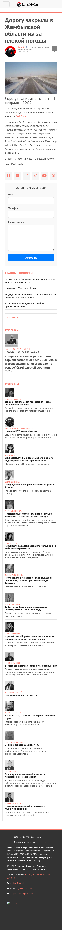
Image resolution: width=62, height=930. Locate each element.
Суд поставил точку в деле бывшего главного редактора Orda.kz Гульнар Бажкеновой (29, 459)
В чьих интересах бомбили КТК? (22, 744)
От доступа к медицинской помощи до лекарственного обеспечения (25, 775)
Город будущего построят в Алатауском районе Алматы (30, 486)
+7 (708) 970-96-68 (33, 874)
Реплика (11, 330)
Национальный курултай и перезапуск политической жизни (25, 807)
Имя (10, 194)
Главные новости (19, 273)
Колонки (12, 384)
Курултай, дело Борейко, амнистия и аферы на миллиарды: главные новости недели (29, 637)
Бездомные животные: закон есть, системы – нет (31, 665)
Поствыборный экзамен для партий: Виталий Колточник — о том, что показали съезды (28, 515)
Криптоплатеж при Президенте (21, 695)
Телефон (13, 208)
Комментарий (16, 222)
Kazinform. (20, 116)
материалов (41, 842)
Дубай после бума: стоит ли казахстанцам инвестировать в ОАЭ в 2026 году (26, 608)
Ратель (20, 47)
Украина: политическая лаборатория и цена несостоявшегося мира (28, 403)
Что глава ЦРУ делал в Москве (21, 288)
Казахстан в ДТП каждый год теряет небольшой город (30, 717)
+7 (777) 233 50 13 (24, 888)
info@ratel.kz (19, 883)
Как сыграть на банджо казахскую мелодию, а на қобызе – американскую (30, 280)
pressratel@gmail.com (23, 893)
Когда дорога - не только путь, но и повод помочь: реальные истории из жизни (31, 296)
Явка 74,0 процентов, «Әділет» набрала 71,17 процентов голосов (28, 305)
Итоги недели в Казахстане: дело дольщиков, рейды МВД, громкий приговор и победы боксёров (29, 580)
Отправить (31, 257)
